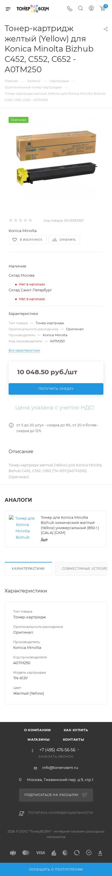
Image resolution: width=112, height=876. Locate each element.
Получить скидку (56, 389)
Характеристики (28, 569)
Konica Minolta (23, 230)
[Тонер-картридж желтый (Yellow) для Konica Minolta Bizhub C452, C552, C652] (56, 158)
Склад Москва (21, 275)
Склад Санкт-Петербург (30, 290)
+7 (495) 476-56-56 (57, 750)
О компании (37, 730)
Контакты (73, 740)
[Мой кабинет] (91, 9)
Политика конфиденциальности (60, 813)
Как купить (76, 730)
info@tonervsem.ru (60, 767)
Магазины (39, 740)
